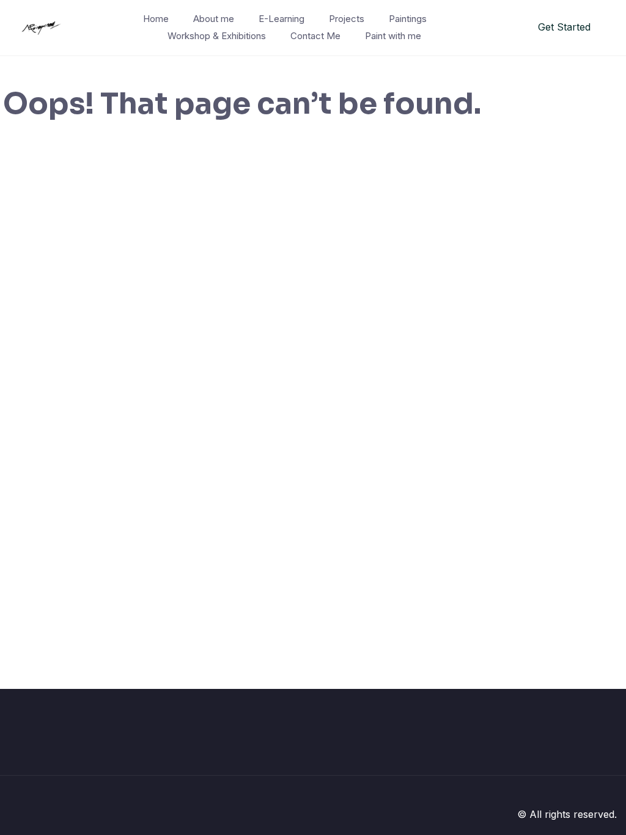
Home (156, 18)
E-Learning (281, 18)
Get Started (564, 27)
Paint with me (393, 36)
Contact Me (315, 36)
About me (213, 18)
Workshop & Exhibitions (217, 36)
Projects (346, 18)
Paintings (408, 18)
